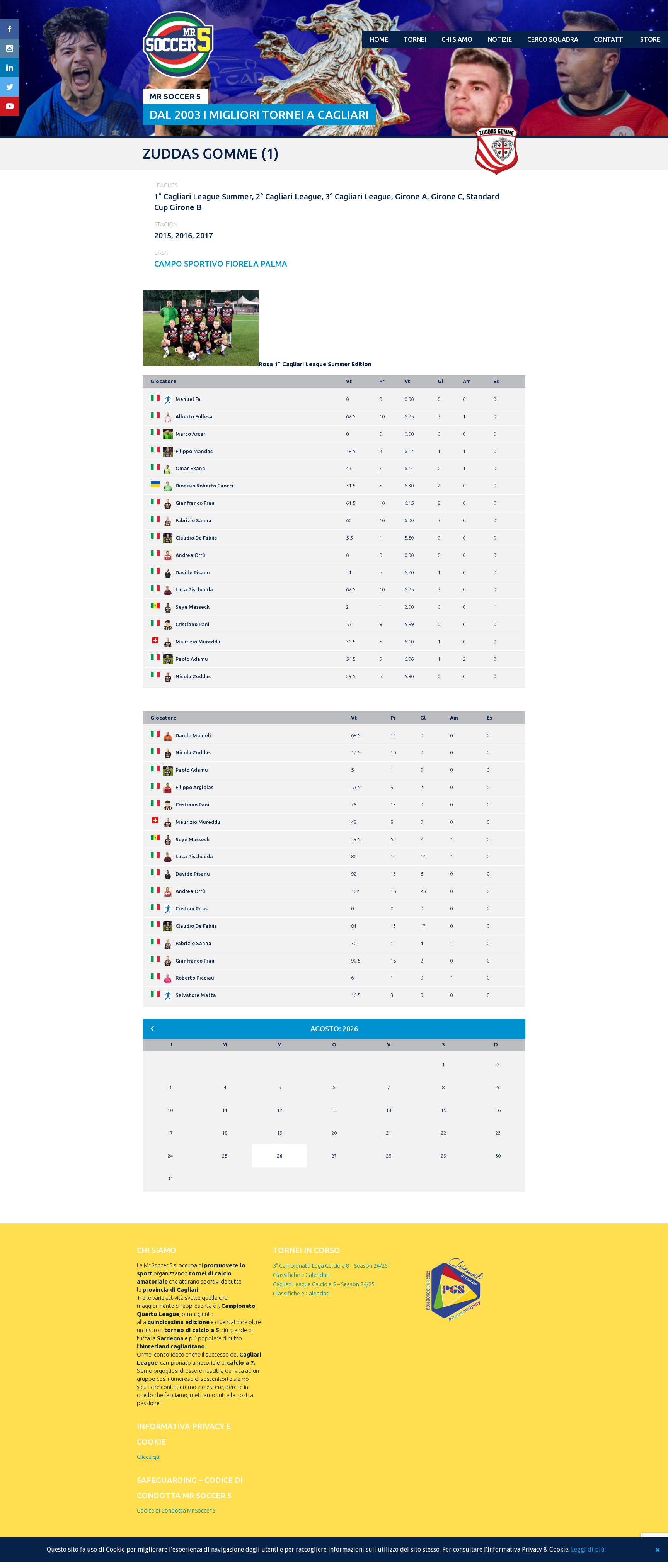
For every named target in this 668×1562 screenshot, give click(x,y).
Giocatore (163, 381)
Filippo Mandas (194, 451)
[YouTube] (9, 106)
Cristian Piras (192, 908)
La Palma (267, 263)
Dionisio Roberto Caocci (204, 485)
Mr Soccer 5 (175, 96)
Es (496, 381)
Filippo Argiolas (194, 787)
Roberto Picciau (195, 977)
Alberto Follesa (194, 416)
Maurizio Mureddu (198, 641)
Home (379, 39)
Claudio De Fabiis (196, 537)
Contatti (609, 39)
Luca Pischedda (194, 589)
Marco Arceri (191, 433)
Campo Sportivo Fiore (201, 263)
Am (467, 381)
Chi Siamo (456, 39)
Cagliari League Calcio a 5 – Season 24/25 (324, 1284)
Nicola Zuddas (193, 676)
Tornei (415, 39)
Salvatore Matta (196, 995)
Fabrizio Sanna (193, 520)
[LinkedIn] (9, 67)
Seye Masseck (193, 607)
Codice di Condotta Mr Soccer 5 (176, 1510)
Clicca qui (148, 1456)
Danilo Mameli (193, 735)
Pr (382, 381)
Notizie (500, 39)
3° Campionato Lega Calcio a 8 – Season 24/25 (330, 1265)
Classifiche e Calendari (301, 1275)
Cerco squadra (552, 39)
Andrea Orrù (190, 555)
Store (650, 39)
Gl (440, 381)
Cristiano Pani (193, 624)
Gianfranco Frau (195, 503)
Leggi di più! (588, 1549)
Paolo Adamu (192, 659)
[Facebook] (9, 29)
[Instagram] (9, 48)
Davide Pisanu (193, 572)
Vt (349, 381)
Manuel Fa (188, 399)
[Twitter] (9, 87)
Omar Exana (190, 468)
